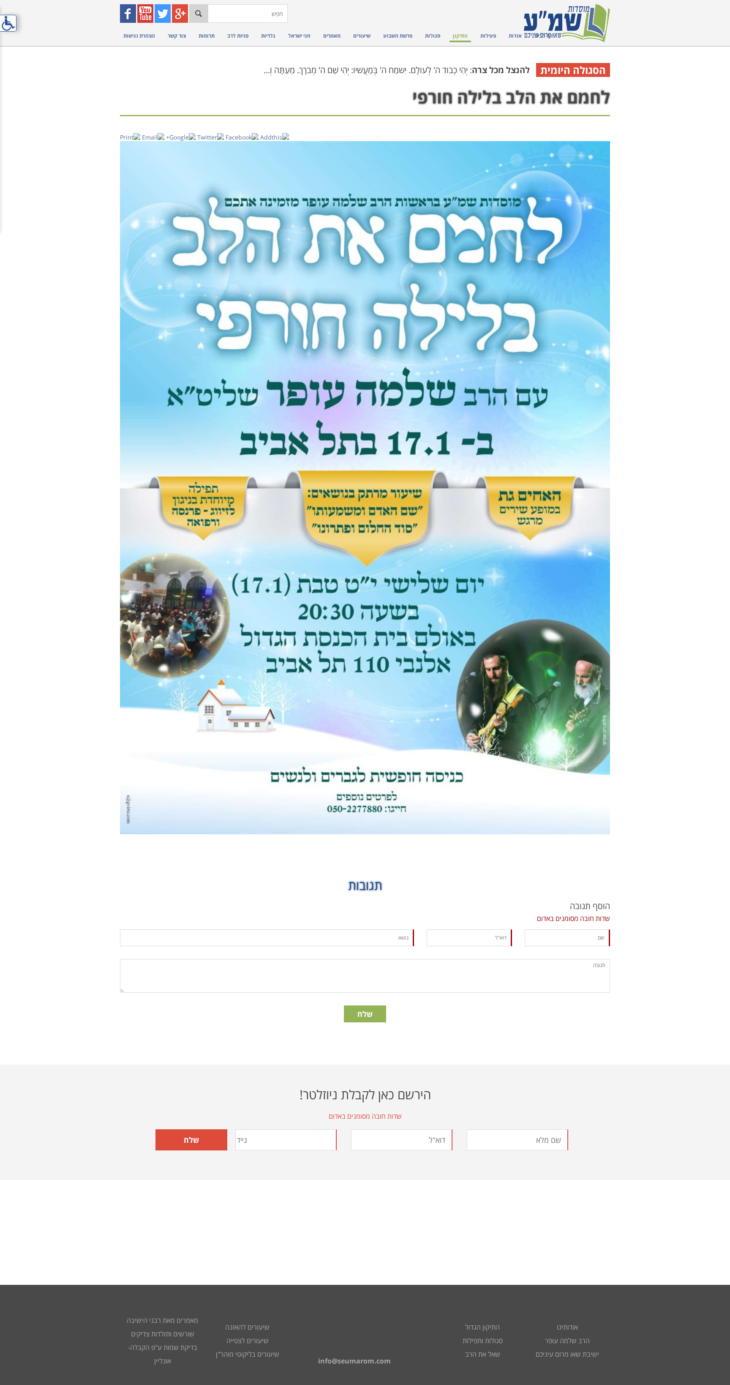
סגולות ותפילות (483, 1340)
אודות (515, 35)
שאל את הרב (482, 1354)
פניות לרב (237, 35)
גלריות (268, 35)
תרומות (207, 35)
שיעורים (361, 35)
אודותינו (567, 1327)
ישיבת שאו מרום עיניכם (567, 1354)
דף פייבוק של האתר (129, 13)
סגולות (432, 35)
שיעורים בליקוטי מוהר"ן (247, 1354)
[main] (365, 564)
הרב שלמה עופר (567, 1340)
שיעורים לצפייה (247, 1340)
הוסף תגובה (590, 906)
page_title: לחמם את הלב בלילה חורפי (365, 692)
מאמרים (331, 35)
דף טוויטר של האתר (163, 13)
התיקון (460, 35)
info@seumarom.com (354, 1361)
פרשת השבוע (397, 35)
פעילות (488, 35)
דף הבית (543, 35)
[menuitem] (541, 36)
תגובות (365, 885)
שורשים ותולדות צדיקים (162, 1334)
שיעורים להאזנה (247, 1327)
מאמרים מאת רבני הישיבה (162, 1320)
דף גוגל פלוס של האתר (181, 13)
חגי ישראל (299, 35)
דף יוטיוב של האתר (146, 13)
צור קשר (177, 35)
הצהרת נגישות (139, 35)
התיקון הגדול (482, 1327)
